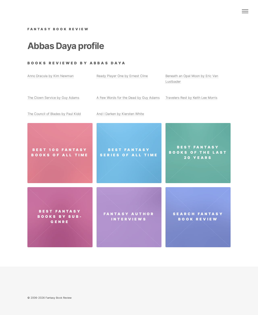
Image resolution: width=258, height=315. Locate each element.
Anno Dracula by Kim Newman (50, 76)
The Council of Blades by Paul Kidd (54, 114)
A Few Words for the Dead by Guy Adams (128, 98)
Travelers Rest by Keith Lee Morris (191, 98)
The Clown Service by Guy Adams (53, 98)
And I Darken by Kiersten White (120, 114)
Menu (245, 11)
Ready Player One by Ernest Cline (122, 76)
